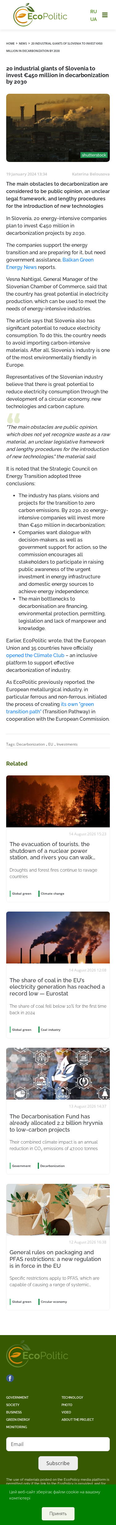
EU (50, 744)
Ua (93, 19)
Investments (67, 744)
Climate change (52, 893)
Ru (93, 11)
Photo (67, 1405)
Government (17, 1397)
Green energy (18, 1419)
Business (14, 1412)
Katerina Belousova (91, 174)
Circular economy (54, 1301)
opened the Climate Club (35, 655)
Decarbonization (30, 744)
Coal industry (50, 1029)
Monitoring (16, 1427)
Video (66, 1412)
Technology (72, 1397)
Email (17, 1444)
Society (12, 1405)
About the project (78, 1419)
